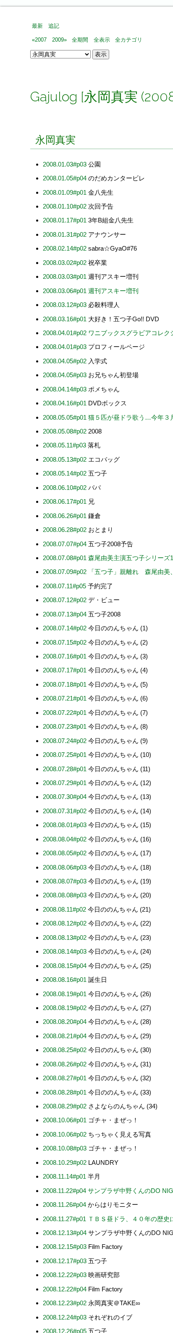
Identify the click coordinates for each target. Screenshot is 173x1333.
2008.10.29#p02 (64, 1162)
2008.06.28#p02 (64, 529)
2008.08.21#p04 (64, 1035)
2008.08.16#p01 (64, 979)
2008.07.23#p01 (64, 726)
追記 (53, 26)
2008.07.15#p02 (64, 642)
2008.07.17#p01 (64, 670)
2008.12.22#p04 (64, 1289)
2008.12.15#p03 (64, 1246)
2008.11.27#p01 (64, 1218)
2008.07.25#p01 (64, 754)
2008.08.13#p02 (64, 937)
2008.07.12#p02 (64, 599)
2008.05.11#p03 (64, 445)
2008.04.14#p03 (64, 389)
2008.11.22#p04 (64, 1190)
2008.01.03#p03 (64, 164)
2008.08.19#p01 (64, 993)
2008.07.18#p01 (64, 684)
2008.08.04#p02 (64, 839)
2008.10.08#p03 (64, 1148)
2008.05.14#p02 (64, 473)
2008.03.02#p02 (64, 262)
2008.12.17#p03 (64, 1260)
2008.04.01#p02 (64, 332)
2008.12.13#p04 (64, 1232)
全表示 (102, 40)
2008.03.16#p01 (64, 319)
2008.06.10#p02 (64, 487)
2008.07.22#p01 (64, 712)
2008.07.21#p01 (64, 698)
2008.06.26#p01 (64, 515)
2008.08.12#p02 (64, 923)
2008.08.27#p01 (64, 1078)
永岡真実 (55, 139)
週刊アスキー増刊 (113, 290)
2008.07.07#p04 (64, 543)
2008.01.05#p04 (64, 178)
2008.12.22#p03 (64, 1274)
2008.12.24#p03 (64, 1317)
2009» (59, 40)
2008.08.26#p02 (64, 1064)
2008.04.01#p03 (64, 346)
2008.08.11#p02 (64, 909)
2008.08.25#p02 (64, 1049)
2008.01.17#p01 (64, 220)
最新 (37, 26)
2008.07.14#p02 (64, 628)
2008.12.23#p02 (64, 1303)
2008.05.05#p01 (64, 417)
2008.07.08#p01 (64, 557)
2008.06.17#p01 (64, 501)
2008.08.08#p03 (64, 895)
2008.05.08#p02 (64, 431)
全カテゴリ (128, 40)
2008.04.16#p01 (64, 403)
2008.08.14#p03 (64, 951)
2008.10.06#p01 (64, 1120)
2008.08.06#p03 (64, 867)
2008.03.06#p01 (64, 290)
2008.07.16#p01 (64, 656)
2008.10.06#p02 (64, 1134)
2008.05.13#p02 (64, 459)
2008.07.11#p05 (64, 586)
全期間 (80, 40)
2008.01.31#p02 (64, 234)
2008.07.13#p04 (64, 614)
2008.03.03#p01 (64, 276)
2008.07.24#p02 (64, 740)
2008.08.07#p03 (64, 881)
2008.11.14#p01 (64, 1176)
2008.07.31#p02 (64, 811)
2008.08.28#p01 (64, 1092)
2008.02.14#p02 (64, 248)
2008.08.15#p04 (64, 965)
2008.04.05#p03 (64, 374)
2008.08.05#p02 (64, 853)
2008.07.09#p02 (64, 571)
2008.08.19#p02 (64, 1007)
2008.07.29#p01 (64, 782)
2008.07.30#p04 (64, 796)
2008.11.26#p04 (64, 1204)
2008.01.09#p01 (64, 192)
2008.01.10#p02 (64, 206)
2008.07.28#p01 (64, 768)
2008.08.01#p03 (64, 824)
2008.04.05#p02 (64, 361)
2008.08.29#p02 (64, 1106)
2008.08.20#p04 (64, 1021)
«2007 (39, 40)
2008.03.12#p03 (64, 304)
